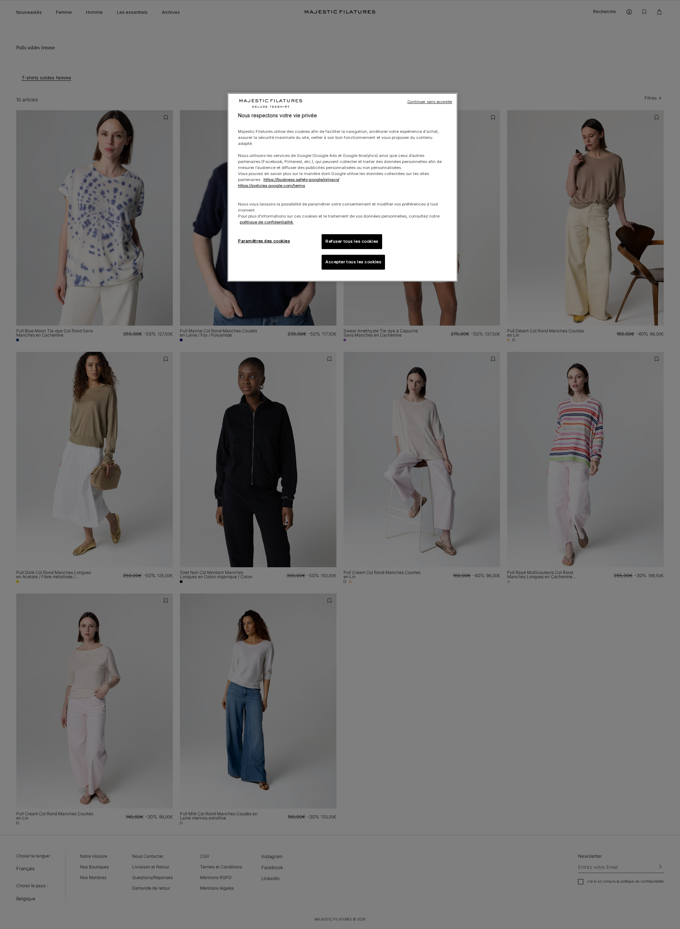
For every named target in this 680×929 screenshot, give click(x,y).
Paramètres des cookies (264, 240)
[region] (342, 187)
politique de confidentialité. (267, 222)
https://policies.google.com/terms (271, 185)
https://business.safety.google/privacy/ (301, 179)
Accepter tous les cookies (353, 261)
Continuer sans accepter (429, 102)
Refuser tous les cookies (351, 241)
